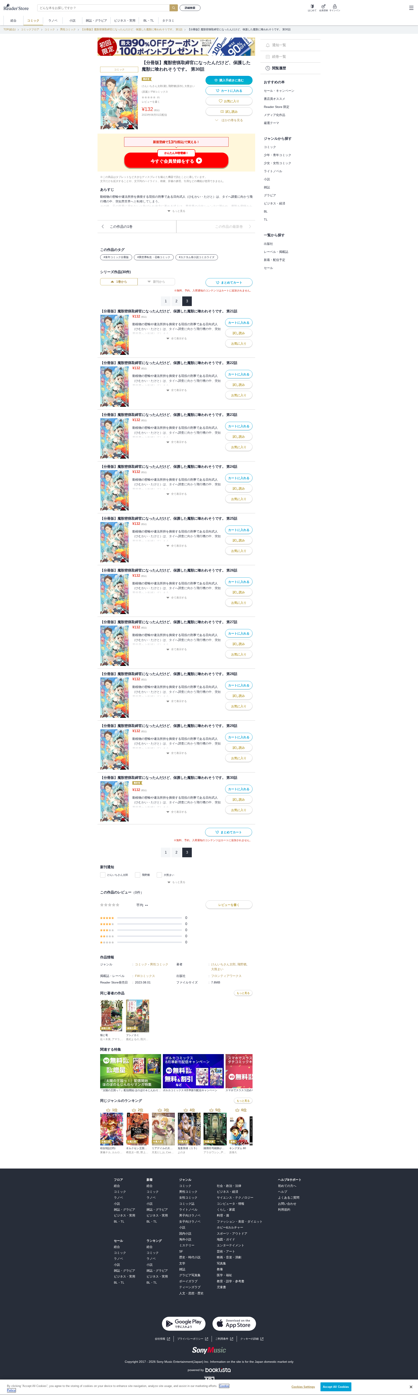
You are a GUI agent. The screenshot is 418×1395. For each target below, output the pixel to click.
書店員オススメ (274, 98)
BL (266, 211)
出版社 (268, 243)
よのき (181, 1152)
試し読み (232, 111)
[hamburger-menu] (411, 8)
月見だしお (158, 1152)
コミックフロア (30, 29)
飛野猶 (146, 874)
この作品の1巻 (121, 226)
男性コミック (68, 29)
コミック (49, 29)
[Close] (411, 1387)
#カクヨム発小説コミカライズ (196, 257)
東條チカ (105, 1152)
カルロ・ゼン (120, 1152)
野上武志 (145, 1152)
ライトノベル (273, 171)
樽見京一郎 (132, 1152)
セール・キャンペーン (279, 90)
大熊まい (169, 874)
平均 (139, 905)
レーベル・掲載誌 (276, 251)
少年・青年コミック (277, 155)
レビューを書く (151, 101)
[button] (252, 1339)
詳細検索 (190, 7)
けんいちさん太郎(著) (154, 86)
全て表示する (179, 338)
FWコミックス (159, 91)
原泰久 (233, 1152)
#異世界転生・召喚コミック (153, 257)
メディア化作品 (274, 115)
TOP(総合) (9, 29)
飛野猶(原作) (175, 86)
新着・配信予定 (274, 260)
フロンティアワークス (226, 976)
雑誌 (267, 187)
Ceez (169, 1152)
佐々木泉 (105, 1039)
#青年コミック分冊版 (116, 257)
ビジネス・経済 (274, 203)
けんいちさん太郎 (117, 874)
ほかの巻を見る (232, 120)
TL (266, 219)
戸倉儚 (224, 1152)
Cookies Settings (303, 1386)
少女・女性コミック (277, 163)
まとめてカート (231, 282)
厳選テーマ (271, 123)
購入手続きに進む (231, 80)
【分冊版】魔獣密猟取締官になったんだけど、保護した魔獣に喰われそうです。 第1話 (131, 29)
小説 (267, 179)
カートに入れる (231, 90)
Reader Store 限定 (276, 107)
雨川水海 (145, 1039)
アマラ (116, 1039)
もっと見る (178, 211)
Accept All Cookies (336, 1386)
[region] (209, 1387)
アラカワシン (211, 1152)
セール (268, 268)
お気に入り (231, 101)
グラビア (270, 195)
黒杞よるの (132, 1039)
